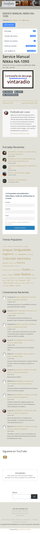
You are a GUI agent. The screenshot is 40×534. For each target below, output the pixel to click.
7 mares (5, 246)
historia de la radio (8, 266)
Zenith (17, 285)
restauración (21, 278)
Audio (16, 254)
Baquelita (22, 254)
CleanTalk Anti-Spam (24, 529)
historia (21, 262)
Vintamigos (5, 285)
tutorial (28, 283)
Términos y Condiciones (23, 520)
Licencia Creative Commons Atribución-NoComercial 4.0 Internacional (20, 513)
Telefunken (22, 280)
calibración (30, 254)
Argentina (8, 254)
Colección (9, 258)
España (11, 263)
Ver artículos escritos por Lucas (19, 133)
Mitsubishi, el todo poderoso (17, 180)
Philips (10, 275)
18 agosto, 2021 (16, 20)
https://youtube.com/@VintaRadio (12, 270)
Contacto (35, 520)
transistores (17, 283)
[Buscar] (34, 496)
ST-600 (8, 280)
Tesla (28, 280)
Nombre (7, 202)
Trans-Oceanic (8, 283)
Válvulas (12, 285)
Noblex (5, 275)
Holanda (17, 266)
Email (7, 215)
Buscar (15, 492)
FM (15, 263)
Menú (34, 3)
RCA (33, 275)
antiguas (8, 250)
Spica (4, 280)
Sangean (28, 278)
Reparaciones (13, 278)
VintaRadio (8, 3)
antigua (26, 246)
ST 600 (16, 280)
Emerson (6, 263)
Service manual (11, 95)
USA (32, 283)
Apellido (7, 209)
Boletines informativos (20, 522)
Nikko (19, 92)
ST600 (12, 280)
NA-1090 (8, 92)
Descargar (9, 25)
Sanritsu (34, 278)
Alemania (10, 246)
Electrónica (23, 258)
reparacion (6, 278)
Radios (26, 274)
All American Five (18, 246)
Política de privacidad (8, 520)
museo (26, 269)
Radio (17, 274)
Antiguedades (22, 250)
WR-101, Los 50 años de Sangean (19, 173)
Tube (23, 283)
